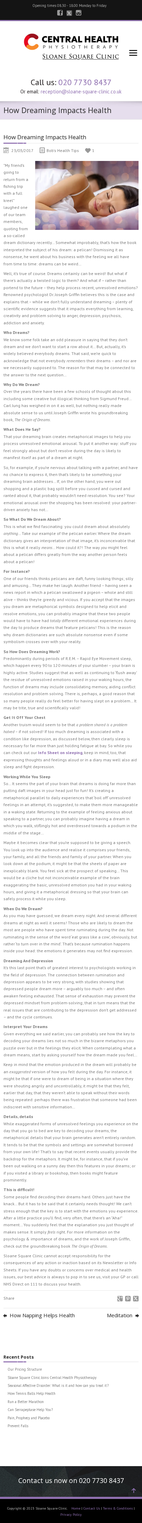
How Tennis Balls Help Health (31, 1393)
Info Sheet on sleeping (60, 752)
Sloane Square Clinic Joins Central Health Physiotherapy (52, 1377)
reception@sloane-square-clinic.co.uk (81, 91)
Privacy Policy (71, 1514)
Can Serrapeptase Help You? (30, 1409)
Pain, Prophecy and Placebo (29, 1417)
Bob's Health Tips (63, 150)
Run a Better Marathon (26, 1401)
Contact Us (91, 1508)
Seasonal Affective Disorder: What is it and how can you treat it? (58, 1385)
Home (75, 1508)
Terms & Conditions (118, 1508)
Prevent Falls (18, 1425)
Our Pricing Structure (25, 1369)
